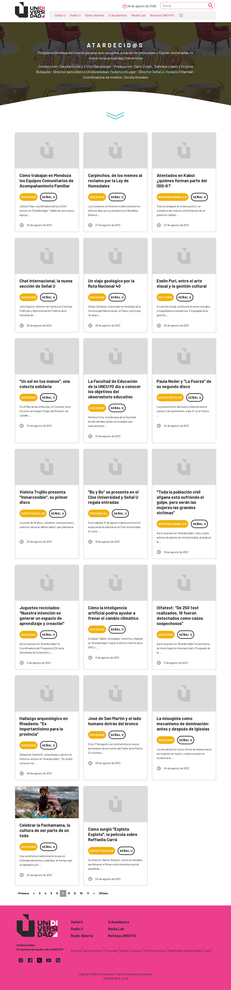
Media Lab (138, 15)
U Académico (118, 15)
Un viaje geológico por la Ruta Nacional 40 (111, 283)
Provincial (99, 513)
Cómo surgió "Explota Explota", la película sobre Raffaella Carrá (112, 834)
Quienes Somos (93, 950)
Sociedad (28, 197)
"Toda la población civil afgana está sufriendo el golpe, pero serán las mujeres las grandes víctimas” (180, 502)
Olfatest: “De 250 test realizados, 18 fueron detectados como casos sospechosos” (180, 615)
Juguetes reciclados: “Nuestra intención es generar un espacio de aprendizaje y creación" (41, 615)
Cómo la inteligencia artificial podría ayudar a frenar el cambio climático (113, 613)
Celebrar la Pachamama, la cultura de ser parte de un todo (44, 830)
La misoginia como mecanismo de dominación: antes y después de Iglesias (183, 723)
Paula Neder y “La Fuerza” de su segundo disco (184, 384)
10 (81, 893)
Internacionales (172, 197)
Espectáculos (170, 397)
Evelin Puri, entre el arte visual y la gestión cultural (182, 283)
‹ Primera (23, 893)
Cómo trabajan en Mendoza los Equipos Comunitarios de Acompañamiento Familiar (46, 180)
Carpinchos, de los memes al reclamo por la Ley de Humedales (115, 180)
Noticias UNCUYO (162, 15)
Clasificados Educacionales (185, 950)
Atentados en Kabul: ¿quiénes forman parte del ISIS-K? (182, 180)
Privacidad (111, 950)
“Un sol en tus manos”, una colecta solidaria (44, 384)
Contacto (136, 950)
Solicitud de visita (155, 950)
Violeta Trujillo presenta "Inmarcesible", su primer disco (43, 497)
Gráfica (124, 950)
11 (88, 893)
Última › (104, 893)
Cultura (165, 297)
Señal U (60, 15)
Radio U (75, 15)
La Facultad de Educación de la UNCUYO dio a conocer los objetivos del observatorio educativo (114, 389)
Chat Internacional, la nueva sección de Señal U (45, 283)
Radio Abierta (94, 15)
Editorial (76, 950)
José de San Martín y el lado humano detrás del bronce (114, 721)
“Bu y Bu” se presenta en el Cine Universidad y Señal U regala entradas (113, 497)
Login (207, 950)
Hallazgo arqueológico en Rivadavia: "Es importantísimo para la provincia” (43, 726)
